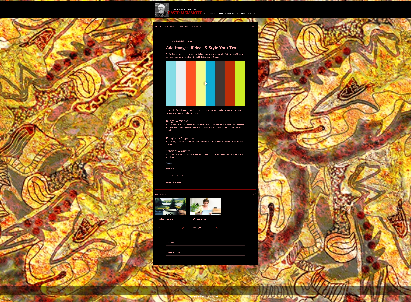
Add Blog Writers (200, 219)
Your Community (197, 26)
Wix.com (218, 296)
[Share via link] (183, 175)
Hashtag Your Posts (166, 219)
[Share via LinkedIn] (177, 175)
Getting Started (183, 26)
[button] (231, 14)
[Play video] (205, 83)
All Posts (158, 26)
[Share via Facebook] (167, 175)
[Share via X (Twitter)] (172, 175)
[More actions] (244, 41)
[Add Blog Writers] (205, 206)
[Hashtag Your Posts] (170, 206)
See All (254, 194)
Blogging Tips (169, 26)
